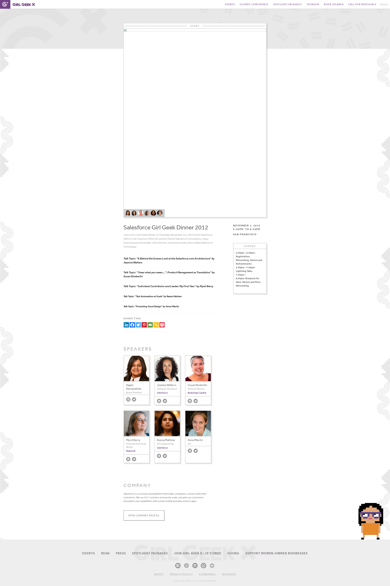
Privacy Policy (181, 574)
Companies (207, 574)
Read (105, 553)
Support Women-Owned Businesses (276, 553)
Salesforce (162, 392)
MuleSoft (130, 450)
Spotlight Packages (150, 553)
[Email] (150, 325)
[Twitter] (138, 325)
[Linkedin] (126, 325)
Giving (233, 553)
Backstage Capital (197, 392)
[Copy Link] (156, 325)
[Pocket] (162, 325)
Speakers (229, 574)
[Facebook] (132, 325)
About (159, 574)
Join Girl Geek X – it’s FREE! (198, 553)
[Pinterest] (144, 325)
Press (121, 553)
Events (88, 553)
